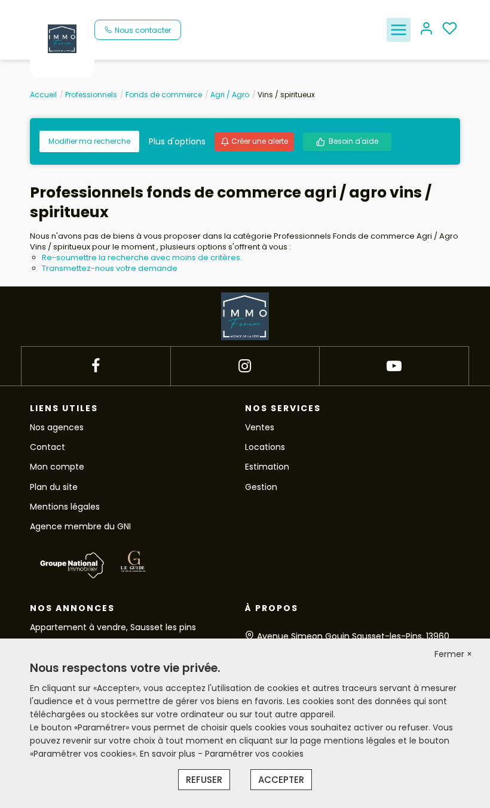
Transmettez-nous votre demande (109, 268)
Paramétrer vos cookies (254, 754)
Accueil (43, 95)
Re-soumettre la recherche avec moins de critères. (142, 257)
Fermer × (453, 654)
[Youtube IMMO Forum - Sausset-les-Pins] (394, 366)
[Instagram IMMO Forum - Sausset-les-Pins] (244, 366)
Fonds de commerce (163, 95)
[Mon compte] (426, 29)
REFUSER (204, 779)
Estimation (267, 467)
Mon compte (57, 467)
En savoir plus (169, 754)
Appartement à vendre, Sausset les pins (113, 627)
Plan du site (54, 487)
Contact (47, 447)
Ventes (259, 427)
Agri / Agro (229, 95)
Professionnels (91, 95)
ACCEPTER (281, 779)
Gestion (261, 487)
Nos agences (57, 427)
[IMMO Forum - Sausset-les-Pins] (62, 38)
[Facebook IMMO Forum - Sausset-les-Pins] (95, 366)
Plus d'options (177, 141)
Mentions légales (65, 507)
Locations (265, 447)
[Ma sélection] (449, 29)
